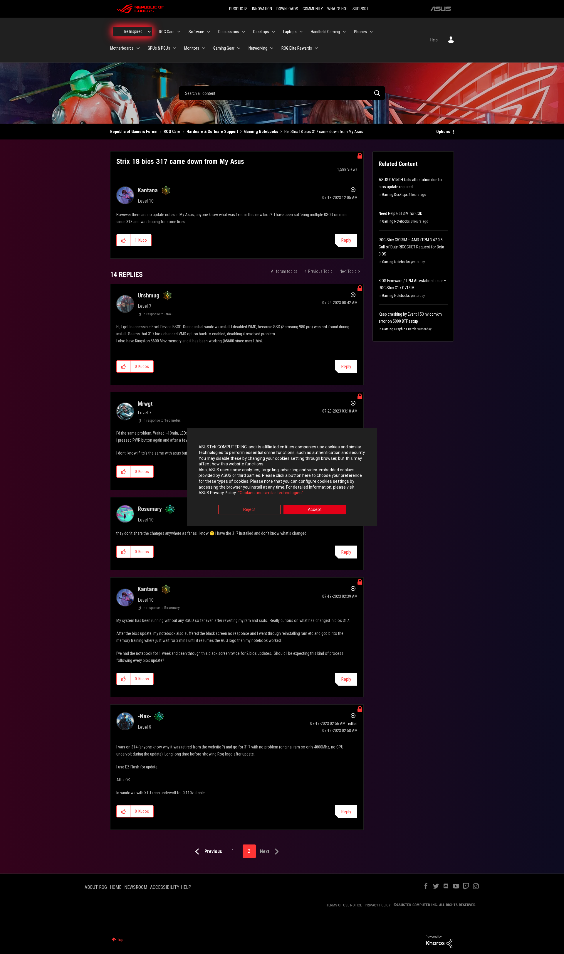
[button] (123, 240)
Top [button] (120, 939)
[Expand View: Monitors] (204, 48)
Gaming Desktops (395, 195)
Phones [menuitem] (360, 31)
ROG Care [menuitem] (166, 31)
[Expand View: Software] (209, 32)
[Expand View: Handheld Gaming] (344, 32)
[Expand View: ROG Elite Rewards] (316, 48)
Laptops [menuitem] (290, 31)
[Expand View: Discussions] (243, 32)
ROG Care (172, 131)
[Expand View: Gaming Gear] (239, 48)
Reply (346, 240)
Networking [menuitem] (258, 48)
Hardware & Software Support (212, 131)
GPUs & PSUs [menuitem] (159, 48)
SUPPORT (360, 8)
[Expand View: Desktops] (273, 32)
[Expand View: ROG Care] (179, 32)
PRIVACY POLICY (378, 905)
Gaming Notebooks (261, 131)
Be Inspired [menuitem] (133, 31)
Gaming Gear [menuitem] (223, 48)
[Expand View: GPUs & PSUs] (174, 48)
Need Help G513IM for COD (400, 213)
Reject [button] (249, 509)
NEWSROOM (135, 887)
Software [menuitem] (196, 31)
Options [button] (443, 131)
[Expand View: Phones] (371, 32)
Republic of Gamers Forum (133, 131)
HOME (115, 887)
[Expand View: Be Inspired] (149, 31)
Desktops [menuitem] (261, 31)
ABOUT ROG (96, 887)
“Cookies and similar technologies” (270, 493)
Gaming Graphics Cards (399, 329)
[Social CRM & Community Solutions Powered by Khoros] (439, 941)
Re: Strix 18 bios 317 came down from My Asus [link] (323, 131)
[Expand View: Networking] (272, 48)
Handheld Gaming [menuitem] (325, 31)
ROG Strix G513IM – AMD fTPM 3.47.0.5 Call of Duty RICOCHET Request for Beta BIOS (411, 247)
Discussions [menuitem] (228, 31)
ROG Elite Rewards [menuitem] (296, 48)
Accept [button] (315, 509)
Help (434, 40)
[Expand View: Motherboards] (138, 48)
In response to (158, 314)
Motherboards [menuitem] (122, 48)
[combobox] (282, 93)
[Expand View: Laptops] (301, 32)
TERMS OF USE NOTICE (344, 905)
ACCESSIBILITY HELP (170, 887)
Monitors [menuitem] (191, 48)
